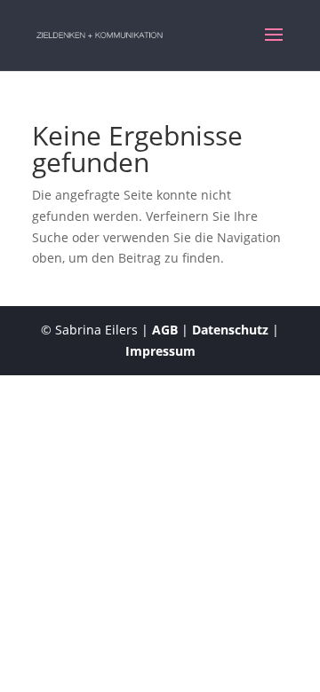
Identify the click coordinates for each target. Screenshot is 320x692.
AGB (165, 329)
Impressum (160, 350)
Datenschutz (230, 329)
